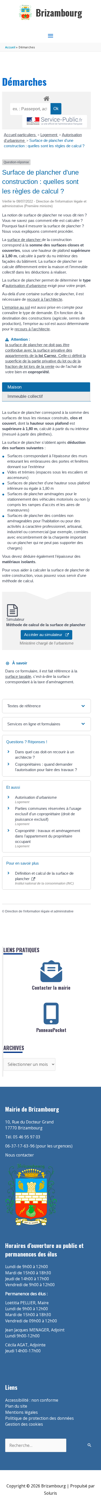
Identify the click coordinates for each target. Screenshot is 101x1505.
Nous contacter (19, 1155)
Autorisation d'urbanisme (36, 797)
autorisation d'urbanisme (26, 285)
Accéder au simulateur (44, 634)
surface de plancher (24, 239)
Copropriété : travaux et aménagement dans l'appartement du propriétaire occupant (47, 836)
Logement (49, 135)
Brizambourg (59, 12)
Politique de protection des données (39, 1418)
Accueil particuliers (20, 135)
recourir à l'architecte (44, 299)
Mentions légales (21, 1412)
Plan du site (16, 1406)
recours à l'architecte (32, 329)
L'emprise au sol (16, 307)
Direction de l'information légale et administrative (39, 911)
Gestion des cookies (24, 1424)
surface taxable (18, 676)
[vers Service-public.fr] (54, 121)
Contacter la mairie (51, 987)
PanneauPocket (51, 1030)
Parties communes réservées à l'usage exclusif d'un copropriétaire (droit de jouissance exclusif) (48, 813)
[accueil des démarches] (46, 98)
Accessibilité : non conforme (31, 1400)
